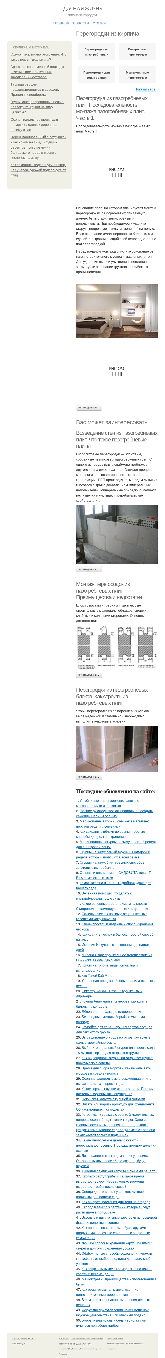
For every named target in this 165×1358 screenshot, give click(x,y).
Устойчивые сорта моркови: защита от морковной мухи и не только (108, 803)
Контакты (64, 1338)
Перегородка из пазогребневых (96, 51)
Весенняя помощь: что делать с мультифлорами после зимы (104, 896)
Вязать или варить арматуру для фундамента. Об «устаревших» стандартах (115, 1107)
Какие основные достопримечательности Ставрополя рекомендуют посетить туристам (112, 906)
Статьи (99, 23)
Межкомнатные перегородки (137, 75)
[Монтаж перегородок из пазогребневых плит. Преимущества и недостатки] (117, 647)
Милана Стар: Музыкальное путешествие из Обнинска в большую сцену (114, 957)
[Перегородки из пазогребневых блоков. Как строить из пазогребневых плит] (117, 749)
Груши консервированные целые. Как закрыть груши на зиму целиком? (37, 107)
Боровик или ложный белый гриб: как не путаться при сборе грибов (111, 1323)
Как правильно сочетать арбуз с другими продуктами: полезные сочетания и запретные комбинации (113, 1232)
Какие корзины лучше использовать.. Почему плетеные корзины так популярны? (114, 1091)
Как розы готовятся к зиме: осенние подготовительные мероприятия (107, 1292)
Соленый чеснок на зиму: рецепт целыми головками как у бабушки (111, 916)
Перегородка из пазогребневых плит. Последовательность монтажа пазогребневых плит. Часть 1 (112, 108)
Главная (61, 23)
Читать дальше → (89, 407)
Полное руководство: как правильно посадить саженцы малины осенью (114, 813)
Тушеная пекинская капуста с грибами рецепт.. (119, 1170)
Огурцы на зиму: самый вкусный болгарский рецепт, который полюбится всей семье (113, 854)
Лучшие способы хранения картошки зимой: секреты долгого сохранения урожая (114, 1246)
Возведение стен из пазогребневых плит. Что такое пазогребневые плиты (116, 439)
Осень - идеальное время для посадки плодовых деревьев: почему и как (34, 125)
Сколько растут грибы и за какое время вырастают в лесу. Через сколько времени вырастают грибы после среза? (110, 1181)
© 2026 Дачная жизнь (23, 1338)
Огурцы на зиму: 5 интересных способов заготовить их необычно (110, 865)
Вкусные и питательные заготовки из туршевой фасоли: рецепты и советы (116, 1220)
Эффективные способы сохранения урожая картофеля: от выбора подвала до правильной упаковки (114, 1258)
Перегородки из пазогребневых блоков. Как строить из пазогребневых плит (112, 696)
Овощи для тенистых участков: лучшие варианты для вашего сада (110, 1194)
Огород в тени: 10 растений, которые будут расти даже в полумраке (113, 1209)
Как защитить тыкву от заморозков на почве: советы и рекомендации (114, 1271)
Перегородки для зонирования (96, 75)
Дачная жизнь (82, 8)
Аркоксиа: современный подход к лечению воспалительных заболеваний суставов (37, 72)
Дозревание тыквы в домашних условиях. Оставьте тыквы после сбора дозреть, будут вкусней (112, 1160)
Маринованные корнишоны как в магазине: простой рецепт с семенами (112, 824)
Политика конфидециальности (75, 1343)
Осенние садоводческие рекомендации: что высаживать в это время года (113, 1081)
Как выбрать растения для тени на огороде (116, 1201)
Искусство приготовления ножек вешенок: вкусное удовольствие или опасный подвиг (112, 1312)
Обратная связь (115, 1338)
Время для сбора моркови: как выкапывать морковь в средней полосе (113, 1071)
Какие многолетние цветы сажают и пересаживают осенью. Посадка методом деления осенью (116, 1145)
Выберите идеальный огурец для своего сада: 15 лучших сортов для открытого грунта (116, 1050)
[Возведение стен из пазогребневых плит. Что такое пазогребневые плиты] (117, 534)
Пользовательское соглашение (87, 1338)
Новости (81, 23)
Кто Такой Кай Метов (98, 975)
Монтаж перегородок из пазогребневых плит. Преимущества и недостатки (109, 590)
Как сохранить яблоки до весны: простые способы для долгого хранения (110, 834)
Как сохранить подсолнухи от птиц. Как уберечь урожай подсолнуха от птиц (38, 170)
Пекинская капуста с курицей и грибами (113, 1098)
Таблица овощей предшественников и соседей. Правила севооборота (35, 89)
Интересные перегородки (137, 51)
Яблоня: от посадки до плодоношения (112, 1011)
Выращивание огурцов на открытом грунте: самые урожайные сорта (113, 1040)
